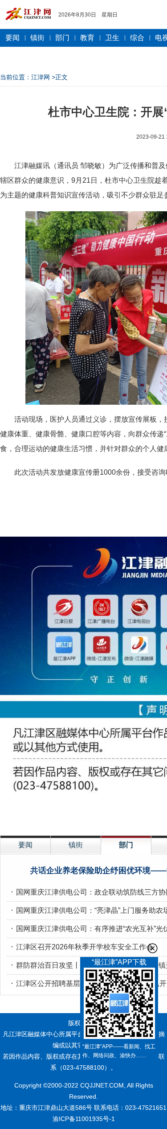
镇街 (37, 37)
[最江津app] (119, 1005)
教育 (87, 37)
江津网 (40, 77)
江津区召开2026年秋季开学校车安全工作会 (84, 947)
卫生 (112, 37)
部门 (62, 37)
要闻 (12, 37)
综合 (137, 37)
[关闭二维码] (152, 948)
